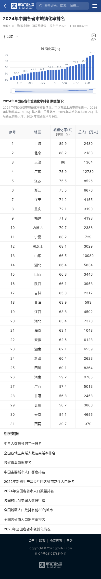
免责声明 (56, 541)
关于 (31, 541)
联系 (42, 541)
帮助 (70, 541)
